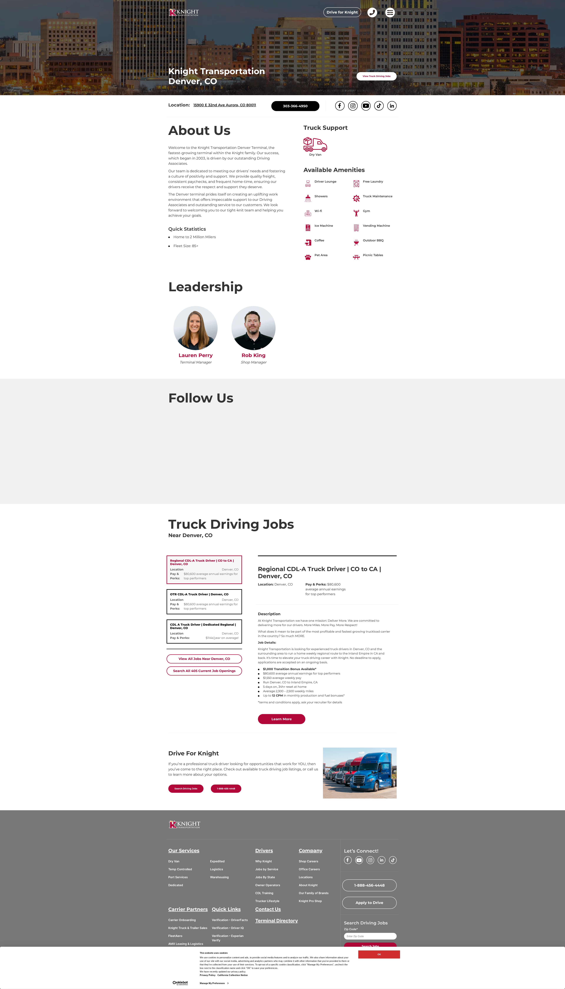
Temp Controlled (180, 869)
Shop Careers (308, 861)
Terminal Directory (276, 921)
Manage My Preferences (212, 983)
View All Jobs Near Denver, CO (204, 659)
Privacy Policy (207, 975)
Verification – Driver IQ (228, 928)
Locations (306, 877)
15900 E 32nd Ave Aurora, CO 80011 (224, 105)
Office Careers (309, 869)
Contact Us (268, 909)
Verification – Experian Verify (228, 938)
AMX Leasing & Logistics (185, 944)
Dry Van (173, 861)
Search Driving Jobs (186, 788)
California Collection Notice (232, 975)
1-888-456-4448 (226, 788)
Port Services (178, 877)
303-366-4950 (295, 106)
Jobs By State (265, 877)
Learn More (288, 719)
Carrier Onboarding (182, 920)
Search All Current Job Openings (204, 671)
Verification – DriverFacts (230, 920)
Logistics (216, 869)
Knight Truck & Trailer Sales (187, 928)
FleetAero (175, 936)
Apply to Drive (369, 902)
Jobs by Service (266, 869)
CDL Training (264, 893)
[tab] (204, 569)
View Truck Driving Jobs (376, 76)
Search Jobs (370, 946)
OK (379, 954)
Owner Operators (267, 885)
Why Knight (263, 861)
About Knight (308, 885)
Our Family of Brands (314, 893)
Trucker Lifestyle (267, 901)
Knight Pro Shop (310, 901)
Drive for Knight (342, 12)
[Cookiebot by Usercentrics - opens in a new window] (180, 983)
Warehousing (219, 877)
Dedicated (175, 885)
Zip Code (350, 929)
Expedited (217, 861)
